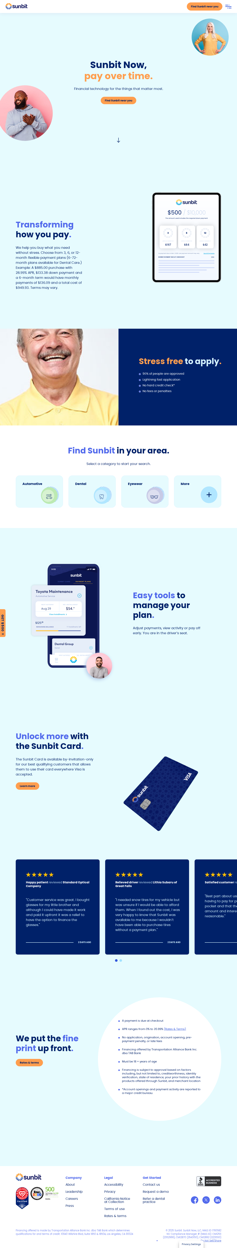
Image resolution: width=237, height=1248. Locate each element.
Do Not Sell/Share (211, 1240)
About (70, 1184)
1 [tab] (116, 960)
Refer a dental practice (154, 1200)
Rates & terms (115, 1216)
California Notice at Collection (117, 1200)
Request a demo (156, 1191)
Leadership (74, 1191)
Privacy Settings (191, 1244)
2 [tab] (120, 960)
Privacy (110, 1191)
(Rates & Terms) (175, 1029)
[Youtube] (217, 1200)
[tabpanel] (60, 907)
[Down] (118, 140)
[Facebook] (194, 1200)
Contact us (151, 1184)
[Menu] (228, 6)
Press (70, 1206)
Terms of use (114, 1209)
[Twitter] (206, 1200)
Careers (72, 1198)
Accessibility (113, 1184)
